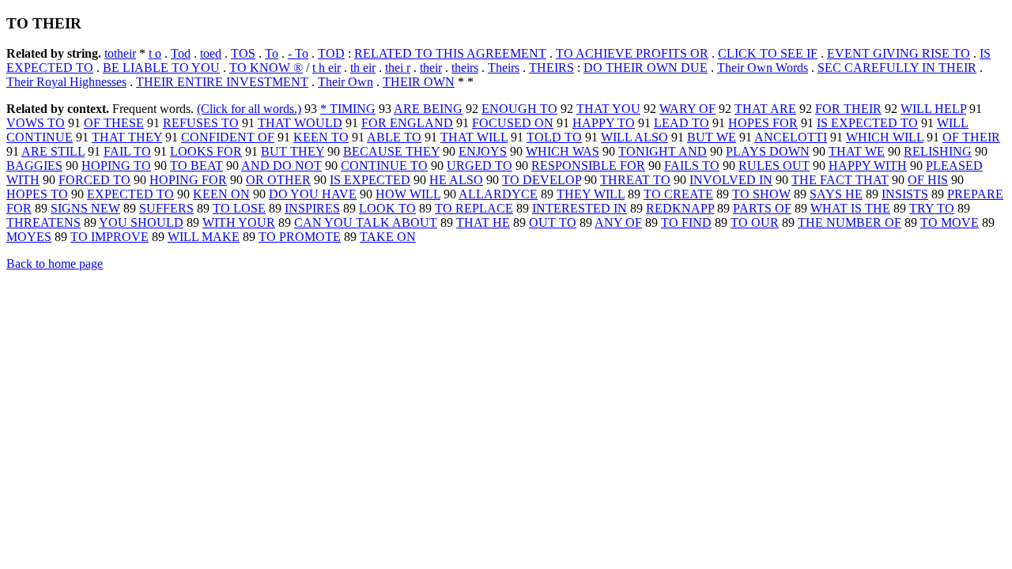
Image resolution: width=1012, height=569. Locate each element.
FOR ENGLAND (407, 123)
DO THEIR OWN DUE (645, 67)
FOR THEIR (848, 108)
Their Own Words (762, 67)
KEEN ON (221, 194)
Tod (181, 53)
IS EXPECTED (370, 180)
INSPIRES (312, 208)
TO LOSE (239, 208)
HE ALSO (456, 180)
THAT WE (857, 151)
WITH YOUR (238, 222)
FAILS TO (691, 165)
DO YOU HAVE (313, 194)
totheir (120, 53)
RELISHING (938, 151)
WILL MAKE (204, 236)
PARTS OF (762, 208)
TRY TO (931, 208)
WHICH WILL (884, 137)
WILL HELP (933, 108)
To (271, 53)
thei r (397, 67)
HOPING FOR (188, 180)
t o (155, 53)
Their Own (345, 82)
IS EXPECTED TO (867, 123)
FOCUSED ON (512, 123)
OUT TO (552, 222)
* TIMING (348, 108)
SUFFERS (166, 208)
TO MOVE (949, 222)
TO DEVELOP (541, 180)
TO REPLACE (474, 208)
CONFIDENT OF (227, 137)
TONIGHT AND (662, 151)
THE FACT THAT (840, 180)
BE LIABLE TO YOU (161, 67)
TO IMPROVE (109, 236)
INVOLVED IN (730, 180)
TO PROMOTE (300, 236)
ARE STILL (53, 151)
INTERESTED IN (579, 208)
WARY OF (687, 108)
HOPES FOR (763, 123)
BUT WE (711, 137)
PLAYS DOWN (768, 151)
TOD (331, 53)
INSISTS (905, 194)
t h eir (326, 67)
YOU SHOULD (141, 222)
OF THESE (114, 123)
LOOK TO (387, 208)
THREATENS (43, 222)
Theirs (503, 67)
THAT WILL (474, 137)
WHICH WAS (562, 151)
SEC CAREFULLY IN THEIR (897, 67)
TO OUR (755, 222)
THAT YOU (608, 108)
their (431, 67)
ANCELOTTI (790, 137)
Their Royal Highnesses (66, 82)
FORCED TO (94, 180)
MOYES (28, 236)
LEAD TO (681, 123)
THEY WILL (591, 194)
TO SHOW (761, 194)
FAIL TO (127, 151)
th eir (363, 67)
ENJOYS (483, 151)
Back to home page (54, 263)
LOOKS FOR (206, 151)
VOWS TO (35, 123)
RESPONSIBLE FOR (588, 165)
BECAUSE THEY (391, 151)
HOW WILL (408, 194)
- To (298, 53)
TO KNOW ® (266, 67)
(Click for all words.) (249, 108)
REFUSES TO (201, 123)
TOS (243, 53)
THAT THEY (127, 137)
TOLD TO (554, 137)
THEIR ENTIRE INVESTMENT (222, 82)
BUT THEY (292, 151)
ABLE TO (394, 137)
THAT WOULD (300, 123)
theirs (464, 67)
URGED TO (479, 165)
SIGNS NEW (85, 208)
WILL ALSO (634, 137)
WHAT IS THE (850, 208)
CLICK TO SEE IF (768, 53)
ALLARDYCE (498, 194)
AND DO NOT (281, 165)
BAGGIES (34, 165)
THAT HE (483, 222)
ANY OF (618, 222)
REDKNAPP (680, 208)
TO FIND (686, 222)
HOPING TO (116, 165)
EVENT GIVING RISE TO (898, 53)
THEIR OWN (419, 82)
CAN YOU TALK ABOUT (365, 222)
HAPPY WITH (868, 165)
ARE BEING (428, 108)
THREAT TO (635, 180)
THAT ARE (765, 108)
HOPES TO (37, 194)
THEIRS (551, 67)
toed (210, 53)
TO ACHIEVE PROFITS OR (632, 53)
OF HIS (928, 180)
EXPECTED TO (130, 194)
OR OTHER (278, 180)
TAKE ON (388, 236)
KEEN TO (321, 137)
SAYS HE (836, 194)
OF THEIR (971, 137)
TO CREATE (678, 194)
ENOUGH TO (519, 108)
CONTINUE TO (384, 165)
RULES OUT (774, 165)
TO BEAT (196, 165)
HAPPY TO (603, 123)
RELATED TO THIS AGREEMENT (450, 53)
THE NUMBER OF (849, 222)
